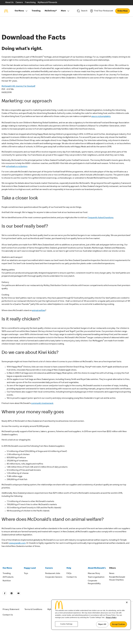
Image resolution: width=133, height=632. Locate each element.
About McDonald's (97, 568)
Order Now (122, 11)
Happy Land (30, 568)
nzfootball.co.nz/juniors (16, 167)
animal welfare (38, 311)
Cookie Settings (66, 624)
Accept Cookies (118, 624)
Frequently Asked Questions (100, 218)
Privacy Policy (111, 617)
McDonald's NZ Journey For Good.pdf (18, 86)
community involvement (42, 403)
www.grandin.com (17, 543)
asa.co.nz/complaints (101, 117)
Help (68, 568)
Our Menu (19, 11)
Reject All (102, 624)
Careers (49, 568)
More (63, 11)
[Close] (127, 602)
